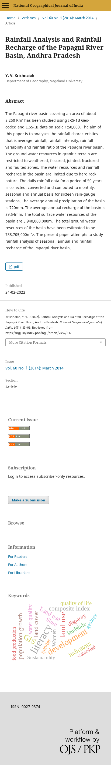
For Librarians (19, 572)
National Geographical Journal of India (48, 5)
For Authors (17, 564)
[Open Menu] (5, 5)
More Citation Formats (28, 342)
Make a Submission (28, 500)
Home (10, 17)
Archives (29, 17)
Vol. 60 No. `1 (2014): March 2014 (67, 17)
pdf (16, 266)
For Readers (17, 556)
